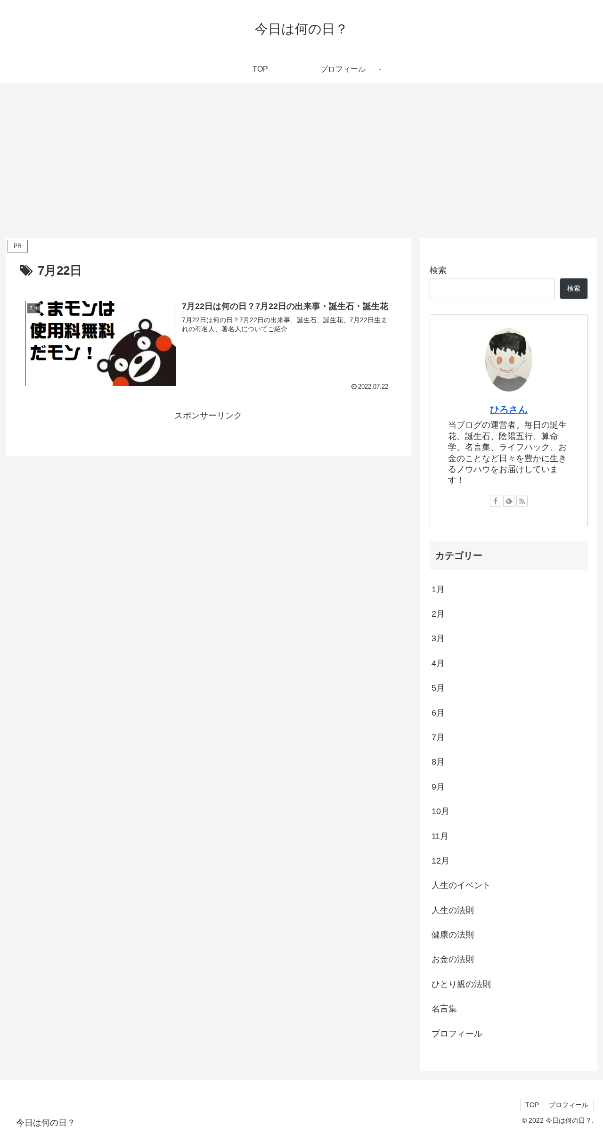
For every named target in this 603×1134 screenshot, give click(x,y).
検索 (438, 270)
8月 (438, 762)
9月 (438, 786)
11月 (440, 836)
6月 (438, 713)
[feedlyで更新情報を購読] (508, 501)
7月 (438, 737)
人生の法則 (453, 910)
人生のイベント (461, 885)
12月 (440, 861)
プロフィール (457, 1033)
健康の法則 (453, 935)
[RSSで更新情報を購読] (522, 501)
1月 (438, 589)
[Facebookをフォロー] (495, 501)
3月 (438, 639)
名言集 (444, 1009)
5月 (438, 688)
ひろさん (509, 409)
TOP (532, 1105)
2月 (438, 614)
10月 (440, 811)
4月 (438, 663)
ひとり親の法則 (461, 984)
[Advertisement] (301, 161)
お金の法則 (453, 959)
